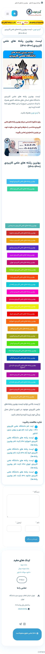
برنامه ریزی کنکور (34, 3)
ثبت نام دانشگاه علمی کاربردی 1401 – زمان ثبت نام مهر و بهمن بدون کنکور (22, 430)
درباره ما (21, 579)
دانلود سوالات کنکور (23, 572)
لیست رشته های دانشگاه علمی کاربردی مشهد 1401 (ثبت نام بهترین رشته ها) (22, 476)
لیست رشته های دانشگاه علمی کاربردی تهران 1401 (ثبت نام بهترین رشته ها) (22, 464)
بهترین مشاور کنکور (21, 3)
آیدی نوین (36, 29)
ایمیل (18, 522)
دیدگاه (36, 492)
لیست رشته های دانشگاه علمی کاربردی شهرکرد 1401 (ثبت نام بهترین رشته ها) (22, 441)
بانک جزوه (24, 565)
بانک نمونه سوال (23, 568)
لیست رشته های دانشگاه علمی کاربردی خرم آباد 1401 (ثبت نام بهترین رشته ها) (22, 453)
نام (37, 522)
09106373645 (22, 609)
